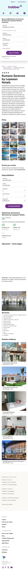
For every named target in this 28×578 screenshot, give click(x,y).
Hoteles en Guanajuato (8, 493)
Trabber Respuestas (8, 538)
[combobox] (14, 26)
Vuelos (4, 519)
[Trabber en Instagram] (3, 568)
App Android (5, 540)
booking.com (6, 58)
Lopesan (23, 114)
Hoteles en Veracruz (7, 489)
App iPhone (5, 543)
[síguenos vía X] (8, 568)
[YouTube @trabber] (11, 568)
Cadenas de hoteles (7, 504)
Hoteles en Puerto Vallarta (9, 482)
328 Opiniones (16, 229)
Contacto (4, 550)
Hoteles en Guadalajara (8, 491)
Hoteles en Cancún (7, 480)
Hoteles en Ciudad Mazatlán (9, 484)
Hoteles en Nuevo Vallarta (9, 500)
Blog (3, 536)
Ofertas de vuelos (7, 522)
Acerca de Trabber (7, 533)
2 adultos (5, 45)
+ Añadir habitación (6, 48)
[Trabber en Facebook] (5, 568)
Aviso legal (4, 564)
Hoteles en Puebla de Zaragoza (10, 498)
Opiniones (4, 237)
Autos (3, 527)
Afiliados (4, 552)
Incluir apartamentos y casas (10, 30)
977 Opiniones (5, 229)
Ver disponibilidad (14, 206)
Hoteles (4, 524)
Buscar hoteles (14, 53)
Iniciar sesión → (22, 1)
